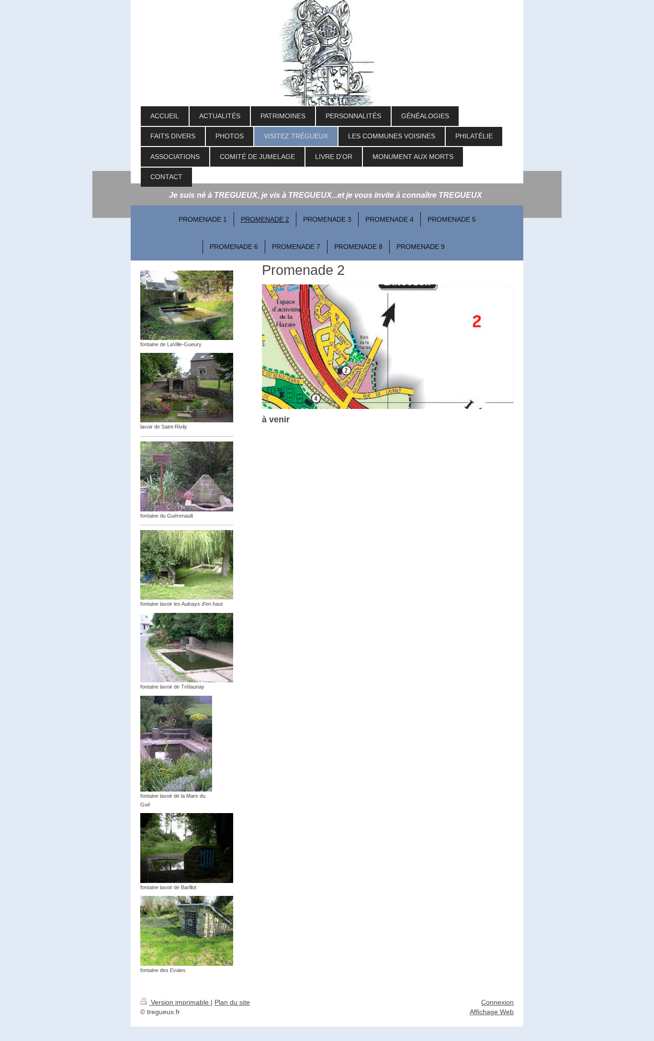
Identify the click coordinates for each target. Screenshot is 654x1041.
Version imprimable (180, 1002)
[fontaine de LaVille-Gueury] (186, 305)
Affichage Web (492, 1012)
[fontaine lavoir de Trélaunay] (186, 648)
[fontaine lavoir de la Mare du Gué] (176, 744)
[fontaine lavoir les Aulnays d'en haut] (186, 565)
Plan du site (232, 1002)
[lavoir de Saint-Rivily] (186, 387)
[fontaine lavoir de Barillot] (186, 848)
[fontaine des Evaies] (186, 931)
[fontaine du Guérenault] (186, 476)
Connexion (497, 1002)
